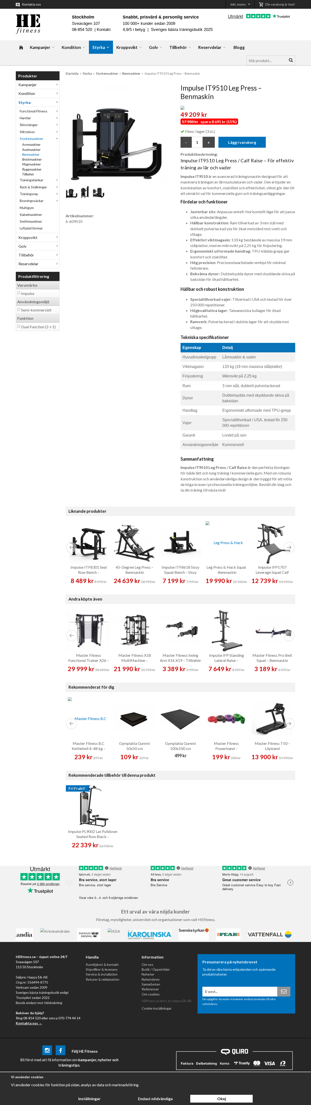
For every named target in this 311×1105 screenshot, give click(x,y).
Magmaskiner (31, 164)
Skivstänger (29, 125)
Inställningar (89, 1098)
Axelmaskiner (31, 149)
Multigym (27, 208)
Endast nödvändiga (155, 1098)
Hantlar (25, 118)
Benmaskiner (31, 154)
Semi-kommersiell (36, 310)
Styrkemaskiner (31, 139)
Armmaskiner (31, 144)
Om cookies (151, 994)
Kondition (71, 47)
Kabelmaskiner (31, 214)
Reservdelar (209, 47)
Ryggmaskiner (32, 169)
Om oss (147, 964)
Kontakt (104, 29)
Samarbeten (151, 984)
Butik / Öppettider (156, 969)
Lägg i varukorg (242, 142)
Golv (153, 47)
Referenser (150, 989)
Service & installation (102, 974)
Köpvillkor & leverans (102, 969)
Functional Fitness (33, 111)
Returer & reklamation (102, 979)
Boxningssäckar (31, 201)
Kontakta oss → (29, 1023)
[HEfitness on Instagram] (47, 1051)
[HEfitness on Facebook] (60, 1051)
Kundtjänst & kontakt (102, 964)
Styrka (98, 47)
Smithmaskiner (31, 221)
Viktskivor (27, 132)
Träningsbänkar (31, 180)
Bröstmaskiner (32, 159)
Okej (221, 1098)
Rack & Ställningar (33, 187)
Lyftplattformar (31, 228)
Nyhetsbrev (151, 979)
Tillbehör (178, 47)
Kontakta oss (31, 4)
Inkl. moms (238, 4)
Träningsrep (29, 194)
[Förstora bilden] (117, 132)
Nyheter (148, 974)
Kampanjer (40, 47)
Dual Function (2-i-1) (38, 326)
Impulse (27, 293)
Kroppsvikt (127, 47)
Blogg (239, 47)
